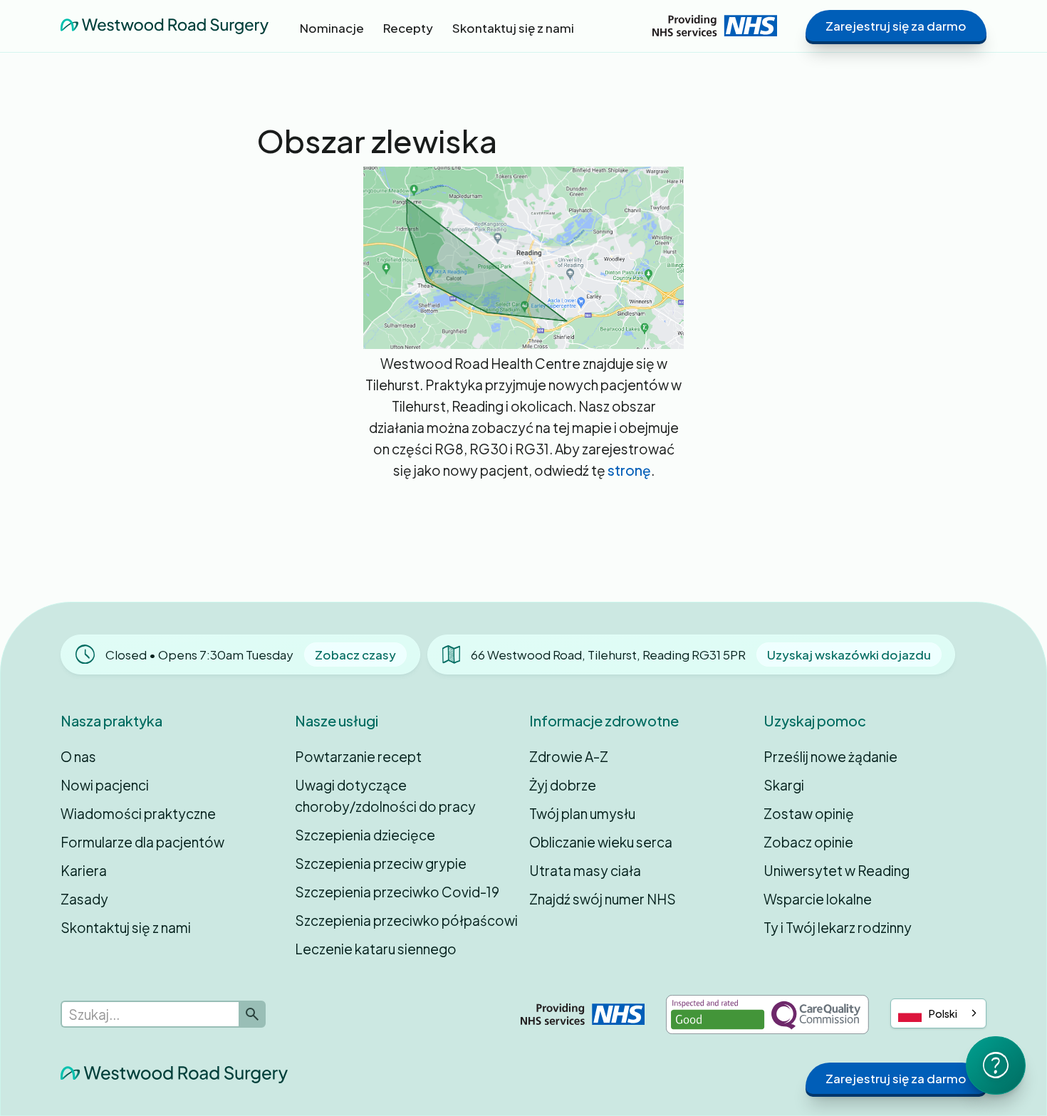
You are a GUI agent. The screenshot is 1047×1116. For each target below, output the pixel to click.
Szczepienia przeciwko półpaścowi (406, 920)
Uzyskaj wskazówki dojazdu (849, 654)
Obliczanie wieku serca (600, 841)
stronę (629, 470)
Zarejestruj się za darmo (896, 25)
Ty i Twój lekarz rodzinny (838, 927)
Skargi (784, 784)
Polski (943, 1013)
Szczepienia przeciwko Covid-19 (397, 891)
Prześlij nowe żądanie (830, 756)
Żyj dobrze (562, 784)
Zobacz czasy (355, 654)
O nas (78, 756)
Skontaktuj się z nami (126, 927)
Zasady (84, 898)
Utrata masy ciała (585, 870)
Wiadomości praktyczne (138, 813)
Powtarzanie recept (358, 756)
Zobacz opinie (808, 841)
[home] (165, 25)
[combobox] (938, 1013)
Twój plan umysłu (582, 813)
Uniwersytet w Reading (837, 870)
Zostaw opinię (809, 813)
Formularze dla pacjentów (142, 841)
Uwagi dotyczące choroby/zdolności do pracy (385, 795)
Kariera (84, 870)
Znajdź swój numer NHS (602, 898)
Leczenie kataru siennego (376, 948)
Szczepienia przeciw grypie (381, 863)
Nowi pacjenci (105, 784)
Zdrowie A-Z (568, 756)
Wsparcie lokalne (818, 898)
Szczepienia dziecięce (365, 834)
